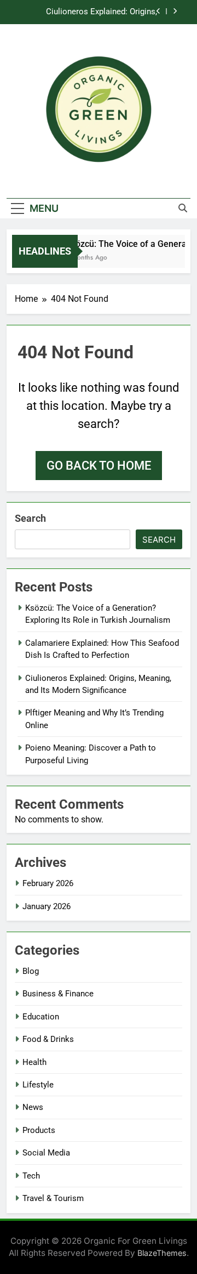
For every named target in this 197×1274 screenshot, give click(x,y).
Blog (30, 971)
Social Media (46, 1153)
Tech (31, 1176)
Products (38, 1130)
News (32, 1107)
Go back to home (99, 465)
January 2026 (46, 906)
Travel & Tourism (53, 1198)
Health (34, 1062)
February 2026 (47, 883)
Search (30, 518)
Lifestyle (38, 1085)
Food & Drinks (48, 1039)
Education (40, 1017)
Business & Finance (58, 994)
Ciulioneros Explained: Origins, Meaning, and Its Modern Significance (89, 12)
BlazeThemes (162, 1253)
